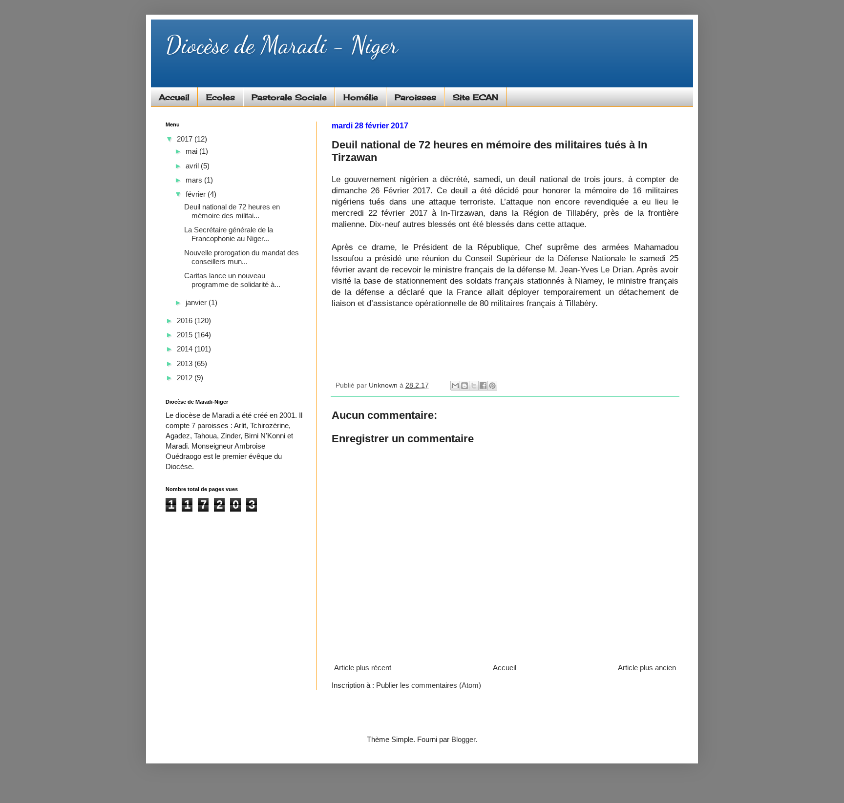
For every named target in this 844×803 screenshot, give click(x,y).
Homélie (360, 97)
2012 (185, 377)
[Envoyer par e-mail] (455, 386)
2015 (185, 334)
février (197, 194)
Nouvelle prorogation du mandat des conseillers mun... (241, 257)
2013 (185, 363)
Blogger (463, 739)
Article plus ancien (647, 667)
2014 (185, 349)
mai (192, 151)
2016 (185, 320)
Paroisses (415, 97)
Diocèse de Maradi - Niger (282, 45)
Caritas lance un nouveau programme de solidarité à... (232, 279)
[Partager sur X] (474, 386)
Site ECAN (475, 97)
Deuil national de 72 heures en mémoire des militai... (232, 211)
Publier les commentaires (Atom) (428, 685)
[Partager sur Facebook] (483, 386)
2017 (185, 139)
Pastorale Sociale (289, 97)
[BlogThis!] (464, 386)
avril (193, 166)
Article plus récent (362, 667)
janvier (197, 302)
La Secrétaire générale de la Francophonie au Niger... (228, 234)
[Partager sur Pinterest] (492, 386)
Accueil (174, 97)
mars (195, 180)
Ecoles (220, 97)
